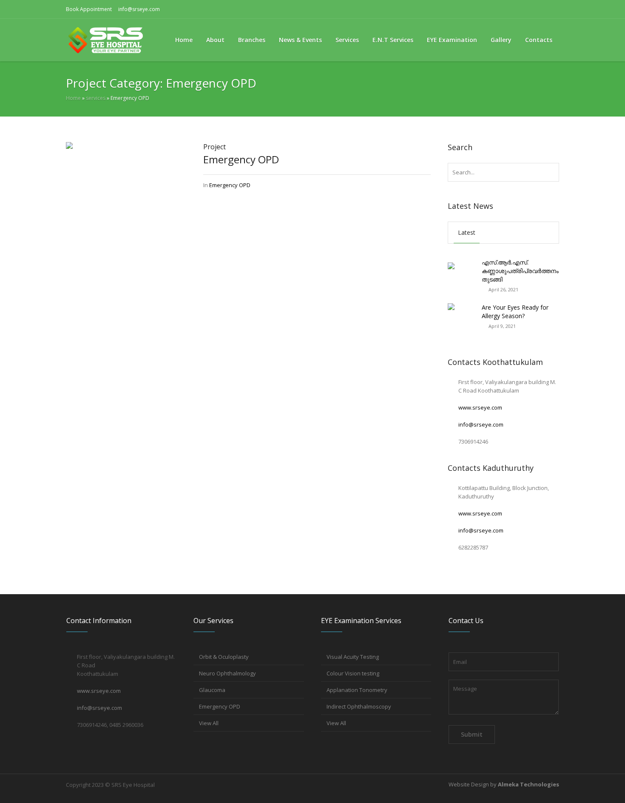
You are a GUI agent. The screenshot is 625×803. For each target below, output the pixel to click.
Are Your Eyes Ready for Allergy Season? (515, 311)
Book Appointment (89, 9)
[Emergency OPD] (126, 201)
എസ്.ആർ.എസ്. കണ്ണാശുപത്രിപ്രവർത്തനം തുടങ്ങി (520, 270)
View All (209, 723)
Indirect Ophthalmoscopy (359, 706)
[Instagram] (539, 9)
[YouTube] (553, 9)
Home (73, 98)
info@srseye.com (139, 9)
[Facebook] (525, 9)
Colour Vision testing (353, 673)
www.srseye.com (480, 407)
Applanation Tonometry (357, 690)
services (95, 98)
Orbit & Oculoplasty (224, 657)
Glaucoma (212, 690)
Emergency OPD (241, 159)
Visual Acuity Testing (353, 657)
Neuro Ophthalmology (227, 673)
